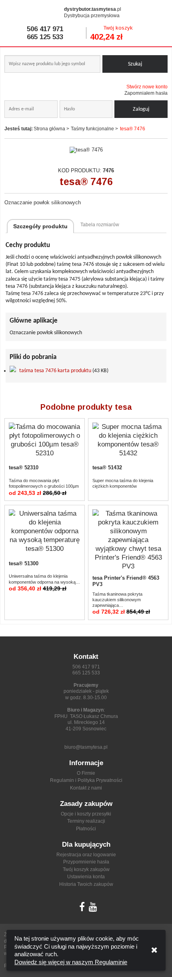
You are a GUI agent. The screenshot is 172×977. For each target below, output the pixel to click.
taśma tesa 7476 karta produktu (55, 371)
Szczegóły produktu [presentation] (40, 226)
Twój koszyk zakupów (86, 869)
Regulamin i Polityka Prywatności (86, 780)
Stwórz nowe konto (147, 87)
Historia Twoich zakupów (86, 884)
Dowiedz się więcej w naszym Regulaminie (70, 962)
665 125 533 (45, 37)
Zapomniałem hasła (146, 93)
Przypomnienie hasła (86, 862)
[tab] (40, 226)
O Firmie (86, 773)
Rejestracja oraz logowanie (86, 854)
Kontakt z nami (86, 788)
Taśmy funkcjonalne (92, 129)
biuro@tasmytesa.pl (86, 747)
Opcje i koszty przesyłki (86, 814)
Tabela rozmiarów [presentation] (99, 224)
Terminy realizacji (86, 821)
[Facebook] (82, 908)
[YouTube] (93, 908)
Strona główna (49, 129)
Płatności (86, 828)
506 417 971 (45, 29)
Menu (158, 12)
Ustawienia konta (86, 876)
